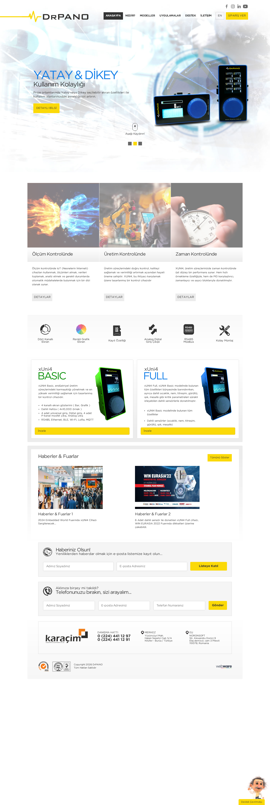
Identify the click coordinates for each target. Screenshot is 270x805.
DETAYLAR (42, 297)
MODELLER (147, 16)
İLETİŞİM (206, 16)
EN (220, 16)
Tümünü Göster (219, 457)
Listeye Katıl (208, 566)
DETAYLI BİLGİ (134, 110)
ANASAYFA (113, 16)
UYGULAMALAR (170, 16)
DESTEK (190, 16)
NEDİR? (130, 16)
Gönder (218, 605)
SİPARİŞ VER (237, 16)
